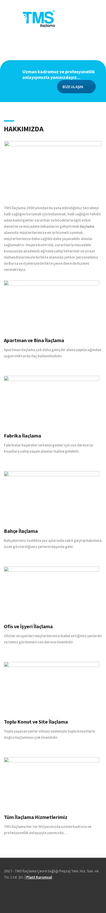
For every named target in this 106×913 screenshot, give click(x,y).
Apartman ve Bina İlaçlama (34, 340)
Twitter (14, 891)
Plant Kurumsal (39, 877)
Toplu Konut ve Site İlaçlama (36, 722)
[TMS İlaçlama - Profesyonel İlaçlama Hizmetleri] (53, 18)
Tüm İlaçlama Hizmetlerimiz (35, 817)
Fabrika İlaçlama (22, 436)
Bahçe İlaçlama (21, 531)
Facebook (7, 891)
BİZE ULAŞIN (73, 86)
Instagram (28, 891)
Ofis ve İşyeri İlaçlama (28, 626)
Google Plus (21, 891)
